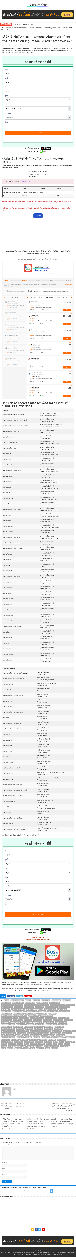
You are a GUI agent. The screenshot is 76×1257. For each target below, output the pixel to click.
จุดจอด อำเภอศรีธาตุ (64, 1018)
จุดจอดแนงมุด (31, 1033)
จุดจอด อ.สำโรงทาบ (31, 1011)
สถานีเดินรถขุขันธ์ (65, 1046)
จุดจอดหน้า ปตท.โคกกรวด (8, 1031)
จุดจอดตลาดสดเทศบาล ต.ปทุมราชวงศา (32, 1022)
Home (3, 27)
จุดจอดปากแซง (38, 1026)
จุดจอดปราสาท (28, 1026)
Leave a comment (36, 45)
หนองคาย (10, 1048)
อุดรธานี (26, 1048)
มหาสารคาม (12, 1044)
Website (4, 1175)
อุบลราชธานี (40, 1048)
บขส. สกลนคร (43, 1039)
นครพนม (18, 1035)
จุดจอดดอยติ (5, 1022)
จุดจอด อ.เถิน (52, 1013)
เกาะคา (47, 1048)
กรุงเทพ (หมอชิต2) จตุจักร (17, 1000)
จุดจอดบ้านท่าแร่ (63, 1024)
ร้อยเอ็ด (49, 1044)
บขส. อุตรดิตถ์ (18, 1042)
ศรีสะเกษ (67, 1044)
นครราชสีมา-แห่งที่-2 (36, 1035)
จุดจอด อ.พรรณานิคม (65, 1007)
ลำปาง (55, 1044)
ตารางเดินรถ (9, 27)
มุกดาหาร (20, 1044)
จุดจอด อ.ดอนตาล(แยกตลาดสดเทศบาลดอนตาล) (36, 1005)
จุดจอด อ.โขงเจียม (33, 1015)
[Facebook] (36, 1229)
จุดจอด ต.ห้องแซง (6, 1002)
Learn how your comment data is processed (34, 1187)
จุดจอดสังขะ (20, 1028)
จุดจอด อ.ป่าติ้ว (40, 1007)
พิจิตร (73, 1042)
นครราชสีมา (25, 1035)
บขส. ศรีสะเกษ (33, 1039)
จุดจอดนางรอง (20, 1024)
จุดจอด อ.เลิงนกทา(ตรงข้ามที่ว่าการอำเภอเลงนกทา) (14, 1015)
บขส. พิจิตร (36, 1037)
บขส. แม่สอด (39, 1042)
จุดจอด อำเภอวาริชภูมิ (51, 1018)
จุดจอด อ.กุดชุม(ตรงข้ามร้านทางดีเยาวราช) (12, 1005)
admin (5, 45)
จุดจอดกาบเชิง (37, 1020)
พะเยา (67, 1042)
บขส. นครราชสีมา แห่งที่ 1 (8, 1037)
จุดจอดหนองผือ (48, 1028)
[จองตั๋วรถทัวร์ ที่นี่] (38, 14)
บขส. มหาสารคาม (70, 1037)
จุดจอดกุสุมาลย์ (47, 1020)
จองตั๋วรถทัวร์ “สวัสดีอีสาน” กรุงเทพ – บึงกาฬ (24, 24)
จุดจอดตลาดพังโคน (15, 1022)
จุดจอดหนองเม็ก (59, 1028)
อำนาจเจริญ (18, 1048)
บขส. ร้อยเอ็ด (24, 1039)
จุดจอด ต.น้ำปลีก (56, 1000)
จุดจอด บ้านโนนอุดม (42, 1002)
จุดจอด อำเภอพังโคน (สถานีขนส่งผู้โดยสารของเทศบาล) (15, 1018)
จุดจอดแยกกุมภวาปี (56, 1033)
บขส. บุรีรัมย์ (20, 1037)
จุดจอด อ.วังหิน (5, 1009)
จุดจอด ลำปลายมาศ (54, 1002)
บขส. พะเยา (28, 1037)
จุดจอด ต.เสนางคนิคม (18, 1002)
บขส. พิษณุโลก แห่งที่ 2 (57, 1037)
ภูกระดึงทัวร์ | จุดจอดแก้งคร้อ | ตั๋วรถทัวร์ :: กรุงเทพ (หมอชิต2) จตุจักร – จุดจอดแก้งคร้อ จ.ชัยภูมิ (62, 1121)
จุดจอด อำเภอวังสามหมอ (37, 1018)
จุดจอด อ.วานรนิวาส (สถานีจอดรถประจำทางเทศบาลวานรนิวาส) (27, 1009)
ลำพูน (60, 1044)
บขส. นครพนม (60, 1035)
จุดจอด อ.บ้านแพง (29, 1007)
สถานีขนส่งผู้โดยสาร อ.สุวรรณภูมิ (17, 1046)
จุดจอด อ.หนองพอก (52, 1011)
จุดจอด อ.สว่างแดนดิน (18, 1011)
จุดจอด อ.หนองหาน (64, 1011)
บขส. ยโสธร (15, 1039)
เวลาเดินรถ (55, 1048)
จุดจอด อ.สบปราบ (6, 1011)
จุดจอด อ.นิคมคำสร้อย (7, 1007)
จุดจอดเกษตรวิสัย (57, 1031)
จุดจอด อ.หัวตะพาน (18, 1013)
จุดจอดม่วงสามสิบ (59, 1026)
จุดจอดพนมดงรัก (49, 1026)
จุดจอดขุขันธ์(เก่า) (58, 1020)
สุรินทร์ (3, 1048)
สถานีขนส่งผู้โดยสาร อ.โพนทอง (35, 1046)
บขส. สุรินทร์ (52, 1039)
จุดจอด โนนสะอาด (18, 1020)
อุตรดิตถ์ (32, 1048)
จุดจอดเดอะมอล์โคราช (69, 1031)
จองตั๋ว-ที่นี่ (38, 216)
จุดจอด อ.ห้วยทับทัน (6, 1013)
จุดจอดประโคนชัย (18, 1026)
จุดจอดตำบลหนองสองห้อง (8, 1024)
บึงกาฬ (56, 1042)
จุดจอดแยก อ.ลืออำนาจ (43, 1033)
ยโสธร (26, 1044)
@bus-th (45, 151)
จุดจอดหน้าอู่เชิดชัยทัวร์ (22, 1031)
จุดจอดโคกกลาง (67, 1033)
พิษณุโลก (4, 1044)
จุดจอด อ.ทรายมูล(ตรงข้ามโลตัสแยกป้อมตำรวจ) (62, 1005)
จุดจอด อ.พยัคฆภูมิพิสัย (51, 1007)
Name (4, 1162)
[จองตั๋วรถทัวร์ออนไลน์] (38, 4)
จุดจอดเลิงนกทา (22, 1033)
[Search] (51, 1191)
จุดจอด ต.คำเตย (46, 1000)
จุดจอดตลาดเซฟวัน (48, 1022)
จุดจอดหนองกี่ (29, 1028)
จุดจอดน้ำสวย (30, 1024)
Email (4, 1168)
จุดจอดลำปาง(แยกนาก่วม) (8, 1028)
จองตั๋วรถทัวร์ (7, 982)
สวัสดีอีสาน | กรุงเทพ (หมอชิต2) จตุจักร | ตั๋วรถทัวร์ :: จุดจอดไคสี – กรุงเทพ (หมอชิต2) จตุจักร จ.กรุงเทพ (62, 1106)
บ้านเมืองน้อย (48, 1042)
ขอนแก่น (28, 1000)
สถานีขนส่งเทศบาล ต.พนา (51, 1046)
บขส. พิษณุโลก (45, 1037)
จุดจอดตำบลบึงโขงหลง (61, 1022)
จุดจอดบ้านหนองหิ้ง (6, 1026)
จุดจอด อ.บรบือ (19, 1007)
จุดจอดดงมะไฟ (68, 1020)
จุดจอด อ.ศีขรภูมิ (62, 1009)
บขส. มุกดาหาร (5, 1039)
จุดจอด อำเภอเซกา (6, 1020)
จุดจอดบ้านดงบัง (40, 1024)
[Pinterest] (43, 1229)
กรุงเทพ (7, 1000)
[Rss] (32, 1229)
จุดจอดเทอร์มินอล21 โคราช (8, 1033)
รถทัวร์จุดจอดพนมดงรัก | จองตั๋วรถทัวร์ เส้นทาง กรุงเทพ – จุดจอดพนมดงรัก (14, 1105)
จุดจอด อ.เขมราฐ (42, 1013)
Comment (5, 1145)
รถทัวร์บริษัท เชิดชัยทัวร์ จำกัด (38, 1044)
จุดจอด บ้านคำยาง (30, 1002)
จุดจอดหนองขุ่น (38, 1028)
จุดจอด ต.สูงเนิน (67, 1000)
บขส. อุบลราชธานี (29, 1042)
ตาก (3, 1035)
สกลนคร (4, 1046)
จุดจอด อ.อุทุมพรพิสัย (31, 1013)
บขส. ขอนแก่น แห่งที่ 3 (49, 1035)
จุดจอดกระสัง (28, 1020)
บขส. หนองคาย (61, 1039)
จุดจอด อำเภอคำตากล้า (46, 1015)
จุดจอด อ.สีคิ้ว (42, 1011)
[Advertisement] (38, 234)
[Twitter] (39, 1229)
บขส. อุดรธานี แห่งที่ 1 (7, 1042)
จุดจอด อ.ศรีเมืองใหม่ (50, 1009)
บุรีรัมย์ (61, 1042)
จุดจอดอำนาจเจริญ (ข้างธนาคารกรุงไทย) (40, 1031)
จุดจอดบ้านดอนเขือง (51, 1024)
